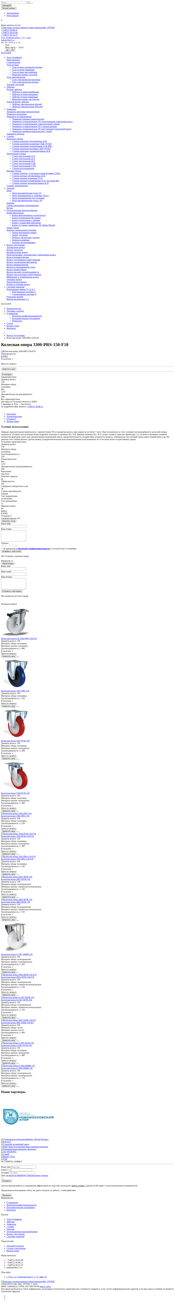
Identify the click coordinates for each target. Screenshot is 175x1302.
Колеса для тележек (16, 245)
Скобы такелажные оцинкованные (23, 205)
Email (3, 1170)
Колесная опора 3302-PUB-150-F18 (17, 836)
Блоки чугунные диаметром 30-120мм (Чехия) (33, 225)
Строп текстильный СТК (24, 163)
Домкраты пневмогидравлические (28, 119)
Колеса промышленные (17, 264)
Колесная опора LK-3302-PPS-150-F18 (19, 638)
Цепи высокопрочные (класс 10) (27, 200)
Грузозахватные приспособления (22, 210)
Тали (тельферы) (14, 57)
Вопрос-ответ (13, 326)
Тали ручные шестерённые (24, 72)
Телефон (5, 1172)
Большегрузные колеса (17, 252)
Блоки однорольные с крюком (26, 220)
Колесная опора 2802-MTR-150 (15, 902)
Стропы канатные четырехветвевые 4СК (31, 151)
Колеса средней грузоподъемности (23, 272)
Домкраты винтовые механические (23, 111)
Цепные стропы (14, 171)
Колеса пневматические (18, 257)
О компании (12, 313)
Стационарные (14, 62)
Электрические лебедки (18, 102)
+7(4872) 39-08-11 (9, 30)
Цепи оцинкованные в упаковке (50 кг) (30, 195)
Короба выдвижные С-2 (18, 299)
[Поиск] (32, 3)
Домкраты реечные (15, 134)
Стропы (10, 136)
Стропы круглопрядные (23, 168)
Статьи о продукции (16, 1248)
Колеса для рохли (15, 250)
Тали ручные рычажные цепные (27, 67)
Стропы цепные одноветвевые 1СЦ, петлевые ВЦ (35, 181)
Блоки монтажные (15, 213)
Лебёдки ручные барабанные (25, 92)
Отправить (6, 1181)
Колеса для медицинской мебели (22, 262)
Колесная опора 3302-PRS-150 (15, 816)
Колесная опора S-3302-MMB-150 (17, 1068)
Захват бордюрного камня (24, 232)
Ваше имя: (6, 523)
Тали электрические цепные (25, 82)
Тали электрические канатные (26, 79)
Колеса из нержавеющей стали (21, 267)
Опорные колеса (14, 279)
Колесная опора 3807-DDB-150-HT (17, 1023)
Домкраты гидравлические (19, 116)
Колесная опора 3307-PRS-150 (15, 691)
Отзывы (11, 419)
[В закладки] (18, 656)
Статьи (10, 323)
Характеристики (14, 416)
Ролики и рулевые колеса (18, 284)
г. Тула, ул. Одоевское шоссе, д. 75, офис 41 (27, 1277)
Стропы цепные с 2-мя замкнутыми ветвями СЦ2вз (36, 173)
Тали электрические (16, 77)
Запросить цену (8, 369)
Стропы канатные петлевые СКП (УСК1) (31, 149)
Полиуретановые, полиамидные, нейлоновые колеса (31, 255)
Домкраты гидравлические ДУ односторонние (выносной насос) (42, 121)
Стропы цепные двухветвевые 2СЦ (28, 176)
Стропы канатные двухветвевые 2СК (29, 141)
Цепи (9, 190)
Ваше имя (5, 566)
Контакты (11, 328)
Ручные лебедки (14, 89)
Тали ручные (13, 65)
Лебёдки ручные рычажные (25, 94)
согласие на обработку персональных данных (27, 1175)
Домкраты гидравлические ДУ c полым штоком (34, 126)
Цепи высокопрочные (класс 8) (26, 193)
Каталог (5, 1214)
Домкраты (11, 109)
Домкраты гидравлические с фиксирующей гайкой (36, 124)
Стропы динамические (17, 186)
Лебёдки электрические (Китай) (27, 104)
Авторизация (13, 13)
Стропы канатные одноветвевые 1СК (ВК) (32, 146)
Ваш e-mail (6, 571)
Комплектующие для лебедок (25, 99)
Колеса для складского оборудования (24, 274)
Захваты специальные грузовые (21, 230)
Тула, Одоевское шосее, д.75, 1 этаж (16, 38)
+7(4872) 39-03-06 (9, 32)
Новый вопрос (8, 564)
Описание (11, 414)
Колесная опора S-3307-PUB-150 (16, 1045)
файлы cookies (78, 1186)
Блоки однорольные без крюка (26, 218)
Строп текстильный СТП (24, 166)
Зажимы (10, 203)
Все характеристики (10, 399)
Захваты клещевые (21, 240)
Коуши (10, 208)
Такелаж (10, 188)
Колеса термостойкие (17, 269)
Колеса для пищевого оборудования (23, 260)
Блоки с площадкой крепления (26, 223)
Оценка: (5, 543)
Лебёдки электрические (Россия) (27, 107)
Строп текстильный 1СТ (23, 156)
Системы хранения (15, 287)
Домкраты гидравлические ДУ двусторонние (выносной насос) (41, 129)
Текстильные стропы (16, 153)
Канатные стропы (15, 139)
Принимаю (6, 1195)
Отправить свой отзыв (11, 551)
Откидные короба (15, 297)
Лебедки (10, 87)
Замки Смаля (13, 227)
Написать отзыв (8, 521)
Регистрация (12, 15)
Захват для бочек (20, 235)
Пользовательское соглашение (26, 318)
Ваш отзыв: (6, 529)
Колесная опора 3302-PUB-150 (15, 793)
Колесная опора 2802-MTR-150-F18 (17, 977)
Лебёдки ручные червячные (25, 97)
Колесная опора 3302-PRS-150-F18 (17, 859)
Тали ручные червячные (23, 70)
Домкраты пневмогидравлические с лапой (32, 131)
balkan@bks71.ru (8, 40)
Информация (7, 1198)
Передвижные (13, 60)
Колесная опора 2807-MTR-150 (15, 879)
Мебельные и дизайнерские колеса (23, 277)
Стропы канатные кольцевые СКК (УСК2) (32, 144)
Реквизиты (17, 321)
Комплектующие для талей (24, 74)
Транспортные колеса (17, 282)
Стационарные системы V (24, 294)
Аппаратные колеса (16, 247)
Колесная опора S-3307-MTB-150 (16, 1000)
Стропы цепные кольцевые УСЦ (27, 178)
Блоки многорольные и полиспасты (29, 215)
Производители (14, 308)
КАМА (4, 356)
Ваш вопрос (6, 577)
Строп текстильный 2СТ (23, 158)
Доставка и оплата (15, 311)
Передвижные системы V (24, 292)
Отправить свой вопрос (12, 591)
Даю (24, 1175)
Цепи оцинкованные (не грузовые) (28, 198)
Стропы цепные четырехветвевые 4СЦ (30, 183)
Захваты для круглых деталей (26, 237)
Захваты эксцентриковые (24, 242)
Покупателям (7, 1241)
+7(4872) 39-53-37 (9, 35)
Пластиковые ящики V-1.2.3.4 (20, 289)
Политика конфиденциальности (27, 316)
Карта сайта (45, 1286)
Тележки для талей (15, 84)
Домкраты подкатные (17, 114)
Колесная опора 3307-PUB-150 (15, 741)
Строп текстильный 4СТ (23, 161)
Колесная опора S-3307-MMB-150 (17, 954)
